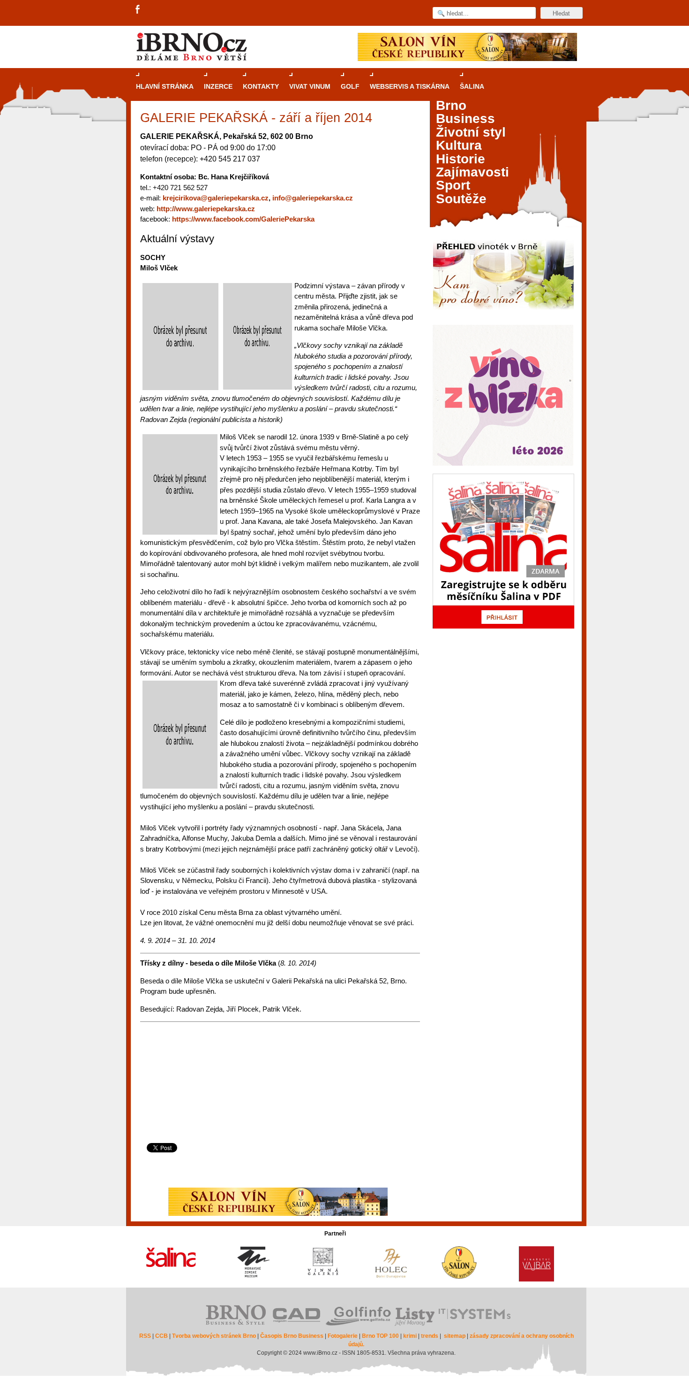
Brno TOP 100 (380, 1336)
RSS (145, 1336)
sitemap (454, 1336)
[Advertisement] (279, 1105)
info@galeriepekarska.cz (312, 198)
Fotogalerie (343, 1336)
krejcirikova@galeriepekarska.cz (216, 198)
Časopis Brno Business (291, 1336)
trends (429, 1336)
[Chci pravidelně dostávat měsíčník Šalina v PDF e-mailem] (503, 551)
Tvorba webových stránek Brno (214, 1336)
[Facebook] (138, 10)
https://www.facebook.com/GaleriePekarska (243, 219)
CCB (161, 1336)
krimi (410, 1336)
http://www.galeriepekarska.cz (206, 209)
